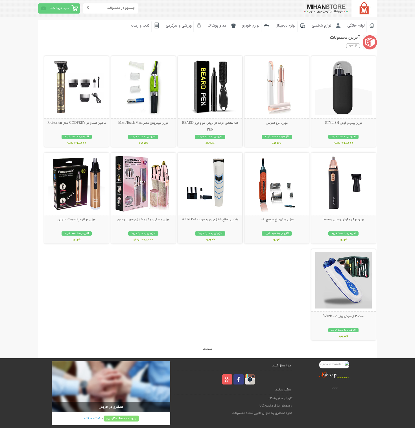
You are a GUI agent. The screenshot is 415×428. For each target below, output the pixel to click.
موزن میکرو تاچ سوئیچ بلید (277, 219)
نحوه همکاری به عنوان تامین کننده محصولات (262, 413)
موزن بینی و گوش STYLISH (343, 123)
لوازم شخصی (321, 26)
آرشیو (353, 45)
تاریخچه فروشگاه (280, 398)
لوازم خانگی (356, 26)
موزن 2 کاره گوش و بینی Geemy (343, 219)
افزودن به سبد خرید (343, 136)
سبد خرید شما (59, 8)
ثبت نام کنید (91, 418)
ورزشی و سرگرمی (179, 26)
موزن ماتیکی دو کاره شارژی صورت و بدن (143, 219)
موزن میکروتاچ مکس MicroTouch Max (143, 123)
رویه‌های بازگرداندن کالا (275, 406)
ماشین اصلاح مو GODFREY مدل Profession (76, 123)
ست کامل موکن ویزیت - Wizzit (343, 316)
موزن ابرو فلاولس (277, 123)
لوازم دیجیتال (286, 26)
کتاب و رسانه (140, 26)
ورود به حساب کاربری (121, 418)
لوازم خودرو (250, 26)
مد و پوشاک (217, 26)
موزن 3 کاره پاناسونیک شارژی (76, 219)
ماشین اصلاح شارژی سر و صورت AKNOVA (210, 219)
